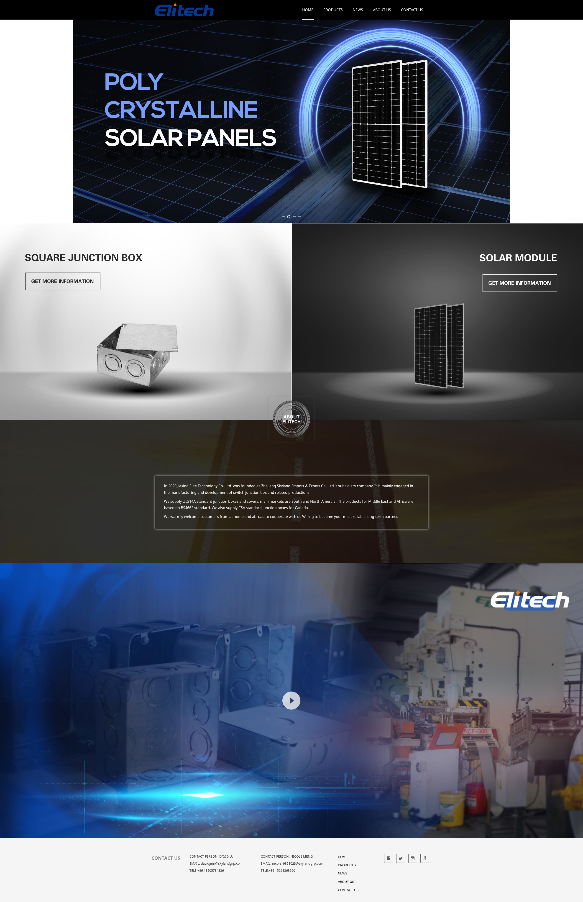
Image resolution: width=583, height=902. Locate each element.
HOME (307, 9)
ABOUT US (382, 9)
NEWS (358, 9)
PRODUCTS (333, 9)
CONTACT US (412, 9)
